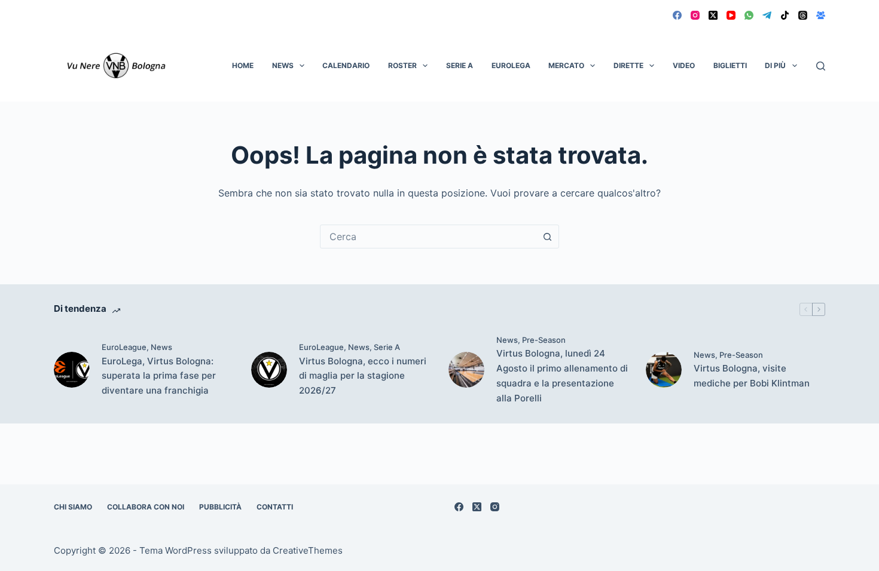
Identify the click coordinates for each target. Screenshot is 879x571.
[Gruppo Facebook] (820, 15)
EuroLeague (124, 347)
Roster (402, 65)
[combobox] (428, 236)
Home (243, 65)
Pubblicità (220, 506)
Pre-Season (544, 340)
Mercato (566, 65)
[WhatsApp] (748, 15)
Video (684, 65)
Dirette (628, 65)
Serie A (459, 65)
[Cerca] (820, 66)
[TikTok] (784, 15)
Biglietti (730, 65)
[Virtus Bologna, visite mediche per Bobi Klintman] (664, 370)
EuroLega (511, 65)
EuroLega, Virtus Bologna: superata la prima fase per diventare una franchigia (159, 376)
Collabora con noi (145, 506)
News (283, 65)
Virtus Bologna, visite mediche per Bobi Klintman (752, 376)
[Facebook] (677, 15)
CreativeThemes (308, 550)
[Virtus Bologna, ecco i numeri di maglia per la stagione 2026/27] (269, 370)
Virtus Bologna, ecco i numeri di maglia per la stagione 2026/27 (362, 376)
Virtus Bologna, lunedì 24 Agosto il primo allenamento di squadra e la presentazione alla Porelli (562, 375)
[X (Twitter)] (713, 15)
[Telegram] (766, 15)
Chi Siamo (73, 506)
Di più (775, 65)
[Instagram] (695, 15)
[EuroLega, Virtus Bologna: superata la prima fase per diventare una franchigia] (72, 370)
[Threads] (802, 15)
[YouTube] (731, 15)
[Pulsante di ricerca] (547, 236)
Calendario (346, 65)
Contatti (275, 506)
